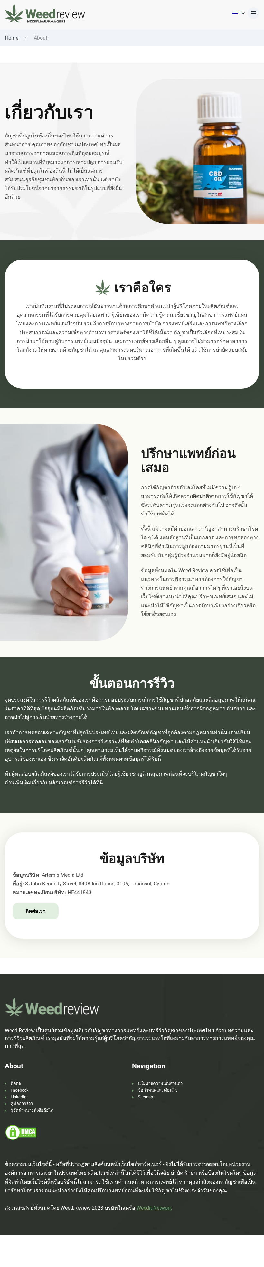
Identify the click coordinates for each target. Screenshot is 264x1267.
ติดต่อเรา (35, 911)
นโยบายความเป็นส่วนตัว (160, 1083)
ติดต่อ (16, 1083)
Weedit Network (154, 1208)
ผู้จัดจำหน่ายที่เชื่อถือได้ (32, 1110)
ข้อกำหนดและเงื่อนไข (158, 1090)
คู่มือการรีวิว (22, 1103)
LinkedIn (18, 1096)
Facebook (20, 1090)
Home (11, 38)
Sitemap (145, 1096)
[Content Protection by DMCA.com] (21, 1132)
